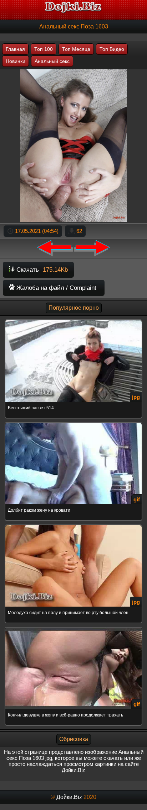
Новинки (15, 61)
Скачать (41, 269)
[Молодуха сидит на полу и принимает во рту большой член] (73, 526)
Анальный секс (52, 61)
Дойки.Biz (69, 797)
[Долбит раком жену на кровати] (73, 423)
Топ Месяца (76, 49)
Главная (15, 49)
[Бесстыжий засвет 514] (73, 321)
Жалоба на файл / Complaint (55, 287)
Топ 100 (43, 49)
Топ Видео (112, 49)
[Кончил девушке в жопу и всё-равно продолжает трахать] (73, 628)
